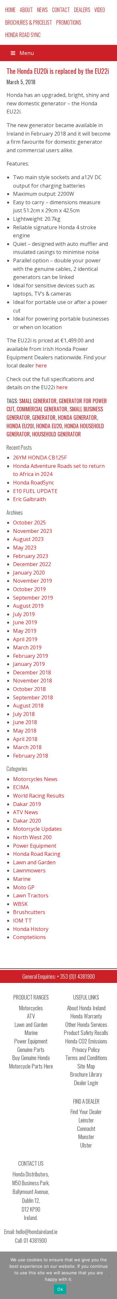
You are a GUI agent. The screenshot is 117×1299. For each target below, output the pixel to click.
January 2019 (29, 664)
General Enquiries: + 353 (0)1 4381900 (58, 976)
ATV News (25, 812)
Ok (60, 1289)
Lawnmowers (29, 870)
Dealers (82, 10)
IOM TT (22, 920)
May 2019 (24, 630)
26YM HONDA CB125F (40, 457)
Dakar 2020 (27, 820)
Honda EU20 (49, 426)
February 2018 (30, 755)
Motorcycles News (35, 779)
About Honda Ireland (86, 1008)
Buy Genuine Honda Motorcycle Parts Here (31, 1062)
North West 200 (32, 837)
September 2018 (33, 697)
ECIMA (21, 787)
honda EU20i (20, 426)
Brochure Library (86, 1074)
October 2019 (29, 589)
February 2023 (30, 556)
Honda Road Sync (23, 35)
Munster (86, 1137)
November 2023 (32, 531)
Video (99, 10)
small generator (38, 401)
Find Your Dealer (86, 1111)
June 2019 (25, 622)
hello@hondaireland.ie (37, 1231)
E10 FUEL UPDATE (35, 491)
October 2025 (29, 522)
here (41, 365)
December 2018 (32, 672)
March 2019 (27, 647)
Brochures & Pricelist (28, 22)
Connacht (86, 1128)
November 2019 (32, 580)
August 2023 (28, 539)
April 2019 (25, 639)
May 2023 (24, 547)
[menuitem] (10, 10)
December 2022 (32, 564)
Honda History (30, 929)
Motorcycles (31, 1008)
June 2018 (25, 722)
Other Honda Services (86, 1024)
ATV (31, 1016)
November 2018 (32, 680)
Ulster (86, 1145)
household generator (56, 434)
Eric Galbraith (29, 499)
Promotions (68, 22)
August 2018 (28, 705)
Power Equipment (34, 845)
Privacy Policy (86, 1049)
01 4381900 (35, 1240)
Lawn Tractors (30, 895)
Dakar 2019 (27, 804)
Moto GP (23, 887)
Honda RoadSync (33, 482)
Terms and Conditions (86, 1058)
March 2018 (27, 747)
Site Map (86, 1066)
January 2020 (29, 572)
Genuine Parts (31, 1049)
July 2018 (24, 714)
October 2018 (29, 689)
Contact (61, 10)
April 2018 (25, 739)
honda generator (77, 417)
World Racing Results (38, 795)
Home (10, 10)
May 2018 (24, 730)
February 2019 (30, 655)
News (42, 10)
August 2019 (28, 605)
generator (44, 417)
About (26, 10)
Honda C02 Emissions (86, 1041)
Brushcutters (29, 912)
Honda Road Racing (36, 853)
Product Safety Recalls (86, 1032)
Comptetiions (29, 937)
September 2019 (33, 597)
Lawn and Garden (34, 862)
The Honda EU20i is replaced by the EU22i (57, 71)
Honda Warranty (86, 1016)
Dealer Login (86, 1083)
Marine (22, 878)
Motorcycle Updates (37, 828)
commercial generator (42, 409)
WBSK (20, 904)
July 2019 (24, 614)
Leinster (86, 1120)
